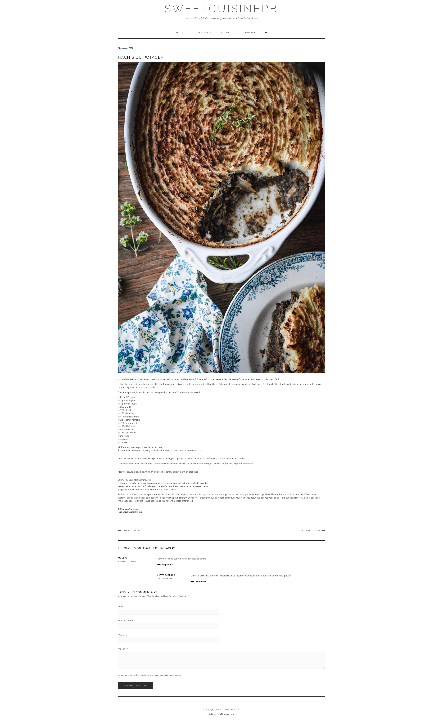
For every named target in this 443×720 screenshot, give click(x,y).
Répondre (167, 564)
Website (122, 635)
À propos (227, 33)
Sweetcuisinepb (221, 9)
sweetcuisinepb (131, 509)
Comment (123, 649)
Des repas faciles (135, 512)
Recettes (203, 33)
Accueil (181, 33)
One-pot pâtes (132, 530)
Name (121, 606)
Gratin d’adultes (309, 530)
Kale (211, 714)
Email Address (126, 620)
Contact (249, 33)
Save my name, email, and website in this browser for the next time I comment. (151, 675)
